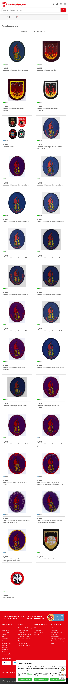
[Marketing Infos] (50, 674)
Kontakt (36, 634)
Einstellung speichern (25, 679)
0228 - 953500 (10, 618)
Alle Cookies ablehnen (41, 679)
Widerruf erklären (56, 644)
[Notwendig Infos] (19, 674)
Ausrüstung (5, 632)
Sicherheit (5, 645)
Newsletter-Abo (23, 630)
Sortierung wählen (37, 31)
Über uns (37, 628)
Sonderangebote (7, 654)
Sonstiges (5, 647)
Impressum (54, 630)
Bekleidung (5, 634)
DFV (3, 637)
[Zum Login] (57, 4)
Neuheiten (5, 652)
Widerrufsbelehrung (57, 641)
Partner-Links (38, 632)
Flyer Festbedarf (23, 643)
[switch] (62, 678)
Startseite (6, 17)
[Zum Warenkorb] (61, 4)
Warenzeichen (38, 630)
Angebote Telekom (24, 645)
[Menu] (65, 4)
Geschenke (5, 641)
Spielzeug (5, 650)
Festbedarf (5, 639)
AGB (52, 628)
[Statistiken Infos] (35, 674)
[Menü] (65, 667)
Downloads (21, 632)
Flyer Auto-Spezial (23, 641)
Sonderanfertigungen (25, 634)
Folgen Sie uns (8, 673)
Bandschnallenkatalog (25, 628)
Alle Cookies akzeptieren (57, 679)
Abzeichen (13, 17)
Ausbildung (5, 630)
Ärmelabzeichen (21, 17)
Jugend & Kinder (7, 643)
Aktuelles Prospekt (24, 639)
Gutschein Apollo (23, 637)
